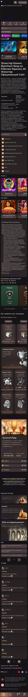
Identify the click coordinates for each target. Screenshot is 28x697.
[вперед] (19, 559)
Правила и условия (13, 665)
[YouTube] (19, 672)
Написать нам (4, 665)
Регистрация (22, 2)
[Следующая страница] (19, 661)
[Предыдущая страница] (8, 661)
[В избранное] (15, 43)
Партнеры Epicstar (17, 668)
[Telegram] (22, 672)
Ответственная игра (6, 668)
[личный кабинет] (15, 2)
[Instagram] (26, 672)
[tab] (4, 23)
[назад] (8, 559)
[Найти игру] (2, 28)
